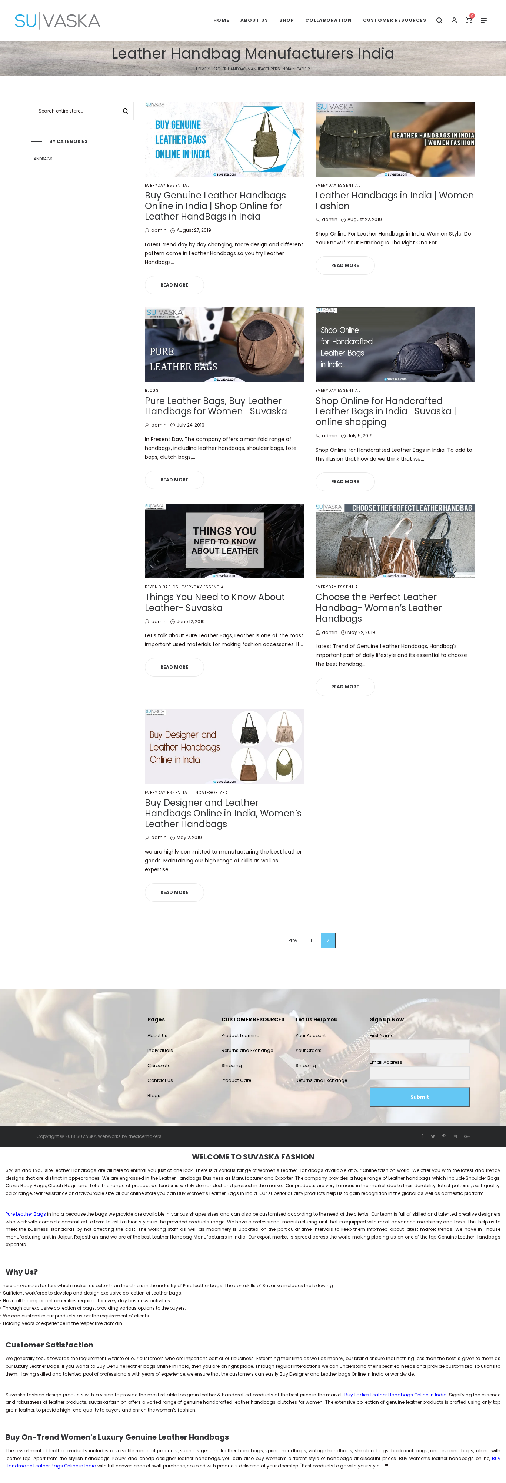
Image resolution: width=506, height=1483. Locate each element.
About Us (157, 1035)
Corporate (158, 1065)
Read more (174, 285)
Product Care (236, 1080)
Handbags (42, 159)
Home (201, 69)
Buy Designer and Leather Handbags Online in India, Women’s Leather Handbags (223, 813)
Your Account (311, 1035)
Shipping (232, 1065)
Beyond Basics (162, 587)
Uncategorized (209, 792)
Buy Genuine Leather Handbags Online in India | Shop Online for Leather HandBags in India (215, 206)
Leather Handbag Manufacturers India (252, 69)
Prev (293, 940)
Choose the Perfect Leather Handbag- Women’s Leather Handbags (379, 608)
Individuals (160, 1050)
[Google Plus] (467, 1136)
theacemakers (145, 1136)
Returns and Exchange (247, 1050)
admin (159, 230)
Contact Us (160, 1080)
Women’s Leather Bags (213, 1193)
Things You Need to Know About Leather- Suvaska (215, 602)
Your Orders (309, 1050)
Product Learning (241, 1035)
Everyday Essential (167, 185)
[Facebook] (422, 1136)
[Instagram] (455, 1136)
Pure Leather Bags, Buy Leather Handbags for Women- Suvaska (216, 406)
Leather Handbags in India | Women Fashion (395, 200)
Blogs (152, 390)
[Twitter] (433, 1136)
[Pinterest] (444, 1136)
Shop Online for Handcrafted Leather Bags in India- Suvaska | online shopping (386, 411)
